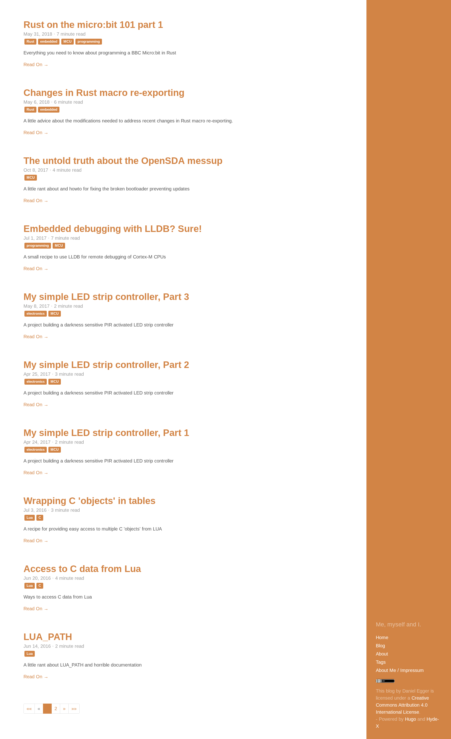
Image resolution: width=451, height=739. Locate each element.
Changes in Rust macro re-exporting (103, 92)
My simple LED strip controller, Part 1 (106, 433)
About (382, 653)
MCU (67, 41)
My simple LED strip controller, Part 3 (106, 297)
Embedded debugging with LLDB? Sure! (112, 229)
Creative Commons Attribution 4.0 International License (402, 705)
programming (89, 41)
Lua (30, 517)
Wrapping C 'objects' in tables (89, 501)
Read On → (35, 64)
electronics (36, 313)
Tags (381, 662)
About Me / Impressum (400, 670)
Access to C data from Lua (82, 569)
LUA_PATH (47, 637)
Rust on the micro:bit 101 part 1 (93, 24)
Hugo (410, 719)
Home (382, 637)
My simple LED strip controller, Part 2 (106, 365)
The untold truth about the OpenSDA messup (122, 160)
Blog (380, 645)
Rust (30, 41)
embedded (48, 41)
